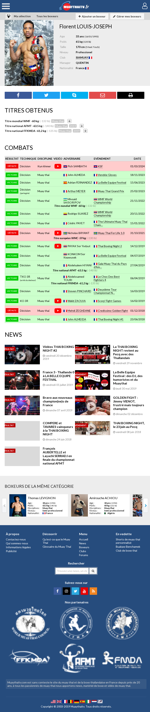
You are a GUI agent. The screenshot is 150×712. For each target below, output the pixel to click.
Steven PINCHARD (79, 291)
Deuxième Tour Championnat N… (105, 291)
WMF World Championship (103, 200)
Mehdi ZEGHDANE (79, 310)
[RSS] (93, 591)
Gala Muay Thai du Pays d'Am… (110, 265)
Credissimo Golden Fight (113, 310)
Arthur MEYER (76, 191)
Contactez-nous (16, 539)
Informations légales (18, 547)
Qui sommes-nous (17, 543)
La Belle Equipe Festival (112, 182)
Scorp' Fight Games (109, 300)
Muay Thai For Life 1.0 (111, 233)
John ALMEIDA (77, 319)
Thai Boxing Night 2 (110, 246)
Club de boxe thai (126, 550)
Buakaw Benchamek (128, 546)
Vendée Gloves (107, 174)
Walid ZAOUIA (77, 300)
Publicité (11, 551)
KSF (100, 166)
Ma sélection (22, 16)
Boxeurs (84, 547)
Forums (83, 555)
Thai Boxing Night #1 (110, 319)
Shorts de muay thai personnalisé (128, 541)
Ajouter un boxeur (93, 16)
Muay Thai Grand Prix (111, 191)
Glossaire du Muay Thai (57, 546)
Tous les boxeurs (47, 16)
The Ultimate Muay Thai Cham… (110, 223)
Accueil (83, 539)
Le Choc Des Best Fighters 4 (107, 278)
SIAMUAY (82, 57)
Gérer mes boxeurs (129, 16)
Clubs (82, 551)
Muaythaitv (77, 706)
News (82, 543)
